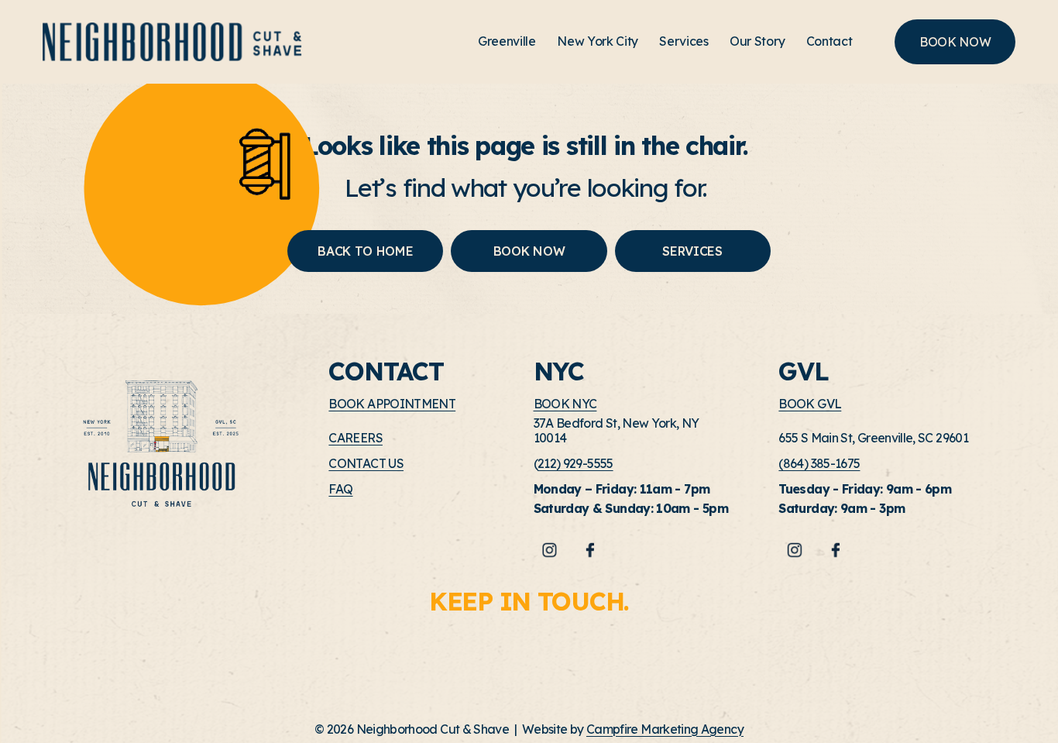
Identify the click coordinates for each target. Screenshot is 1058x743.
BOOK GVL (809, 404)
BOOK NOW (955, 42)
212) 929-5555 (575, 463)
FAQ (340, 489)
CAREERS (355, 438)
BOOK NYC (565, 404)
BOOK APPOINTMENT (391, 404)
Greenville (507, 41)
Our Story (757, 41)
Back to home (365, 251)
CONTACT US (366, 463)
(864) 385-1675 (819, 463)
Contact (829, 41)
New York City (597, 41)
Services (683, 41)
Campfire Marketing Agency (665, 729)
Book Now (529, 251)
